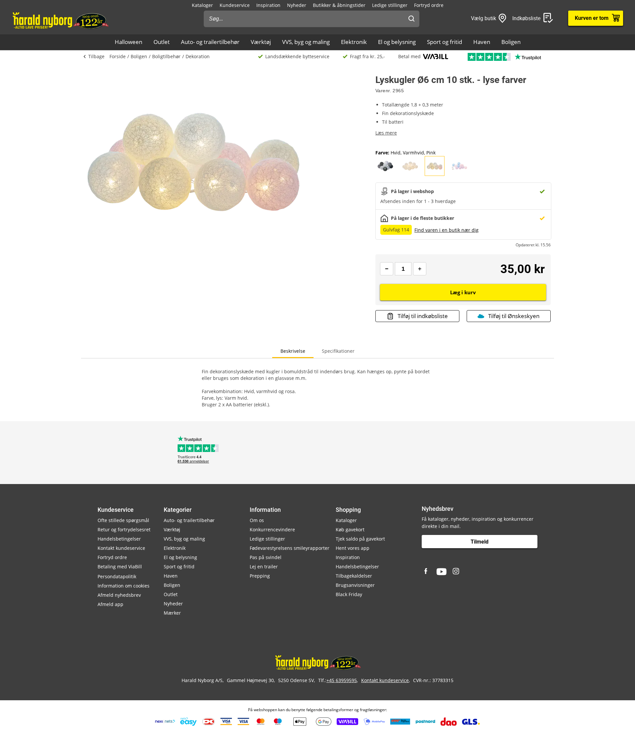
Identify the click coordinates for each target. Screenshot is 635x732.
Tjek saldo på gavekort (360, 539)
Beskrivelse (292, 351)
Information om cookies (123, 586)
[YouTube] (441, 572)
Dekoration (198, 56)
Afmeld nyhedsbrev (119, 595)
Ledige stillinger (389, 5)
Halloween (128, 42)
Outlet (161, 42)
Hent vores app (352, 548)
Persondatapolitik (117, 576)
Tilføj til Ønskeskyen (513, 316)
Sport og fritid (444, 42)
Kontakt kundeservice (121, 548)
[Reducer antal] (386, 268)
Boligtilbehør (166, 56)
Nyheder (296, 5)
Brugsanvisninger (355, 585)
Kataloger (202, 5)
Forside (117, 56)
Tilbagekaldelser (354, 576)
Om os (257, 520)
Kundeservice (235, 5)
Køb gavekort (350, 529)
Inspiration (268, 5)
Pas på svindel (265, 557)
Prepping (260, 576)
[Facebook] (427, 572)
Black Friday (349, 594)
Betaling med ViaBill (120, 566)
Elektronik (354, 42)
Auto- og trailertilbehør (210, 42)
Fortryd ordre (429, 5)
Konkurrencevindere (272, 529)
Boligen (511, 42)
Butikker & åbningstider (339, 5)
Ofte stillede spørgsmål (123, 520)
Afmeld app (110, 604)
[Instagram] (456, 572)
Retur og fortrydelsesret (124, 529)
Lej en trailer (264, 566)
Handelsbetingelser (119, 539)
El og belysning (397, 42)
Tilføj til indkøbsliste (423, 316)
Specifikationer (338, 351)
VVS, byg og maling (306, 42)
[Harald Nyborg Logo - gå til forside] (60, 20)
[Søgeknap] (411, 19)
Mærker (172, 613)
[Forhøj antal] (419, 268)
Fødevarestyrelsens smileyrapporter (289, 548)
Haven (481, 42)
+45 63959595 (341, 680)
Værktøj (261, 42)
